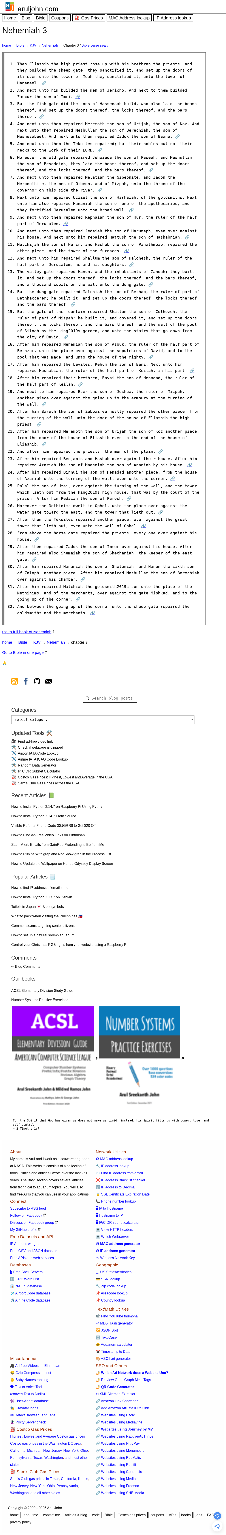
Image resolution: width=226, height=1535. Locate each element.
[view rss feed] (14, 682)
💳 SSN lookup (108, 1279)
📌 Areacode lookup (112, 1293)
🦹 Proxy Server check (28, 1422)
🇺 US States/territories (114, 1272)
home (6, 45)
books (186, 1515)
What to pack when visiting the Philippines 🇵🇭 (47, 916)
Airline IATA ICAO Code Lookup (43, 759)
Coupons (60, 17)
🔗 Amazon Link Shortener (117, 1401)
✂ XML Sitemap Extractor (115, 1394)
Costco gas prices (132, 1515)
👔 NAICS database (26, 1286)
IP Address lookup (173, 17)
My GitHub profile (23, 1229)
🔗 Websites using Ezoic (115, 1415)
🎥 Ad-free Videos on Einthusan (35, 1366)
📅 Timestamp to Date (113, 1351)
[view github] (37, 682)
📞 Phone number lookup (116, 1201)
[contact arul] (48, 682)
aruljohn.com (38, 9)
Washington (53, 1457)
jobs (199, 1515)
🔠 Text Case (106, 1337)
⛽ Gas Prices (88, 17)
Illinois (83, 1479)
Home (10, 17)
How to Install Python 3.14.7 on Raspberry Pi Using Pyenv (56, 806)
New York (71, 1450)
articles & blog (76, 1515)
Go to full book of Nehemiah (26, 632)
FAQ (210, 1515)
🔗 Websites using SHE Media (120, 1493)
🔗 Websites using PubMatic (118, 1457)
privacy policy (20, 1522)
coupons (157, 1515)
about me (31, 1515)
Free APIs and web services (32, 1258)
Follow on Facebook (26, 1215)
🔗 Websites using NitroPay (118, 1443)
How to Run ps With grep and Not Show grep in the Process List (61, 854)
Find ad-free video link (35, 741)
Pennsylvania (21, 1457)
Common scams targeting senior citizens (43, 926)
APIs (172, 1515)
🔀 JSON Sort (107, 1330)
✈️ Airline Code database (30, 1300)
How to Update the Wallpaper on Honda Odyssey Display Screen (62, 863)
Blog (26, 17)
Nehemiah (50, 45)
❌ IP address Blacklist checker (120, 1180)
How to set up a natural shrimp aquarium (42, 935)
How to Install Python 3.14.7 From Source (43, 816)
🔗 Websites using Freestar (117, 1486)
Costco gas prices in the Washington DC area (45, 1443)
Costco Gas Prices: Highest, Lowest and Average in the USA (65, 777)
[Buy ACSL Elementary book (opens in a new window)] (55, 1059)
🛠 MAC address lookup (114, 1159)
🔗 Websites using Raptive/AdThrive (124, 1436)
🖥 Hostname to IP (109, 1215)
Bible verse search (96, 45)
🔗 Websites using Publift (116, 1465)
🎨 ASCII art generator (113, 1358)
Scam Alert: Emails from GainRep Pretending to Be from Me (57, 844)
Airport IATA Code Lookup (38, 753)
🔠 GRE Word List (24, 1279)
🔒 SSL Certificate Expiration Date (123, 1194)
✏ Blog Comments (25, 966)
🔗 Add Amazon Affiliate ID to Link (122, 1408)
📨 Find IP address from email (119, 1173)
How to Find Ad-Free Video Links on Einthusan (48, 835)
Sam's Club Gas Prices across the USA (48, 783)
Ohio (84, 1450)
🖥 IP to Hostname (109, 1208)
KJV (33, 45)
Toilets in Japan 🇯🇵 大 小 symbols (37, 907)
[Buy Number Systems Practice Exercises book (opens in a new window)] (141, 1059)
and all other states (45, 1493)
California (17, 1450)
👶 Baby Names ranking (29, 1380)
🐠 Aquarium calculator (114, 1344)
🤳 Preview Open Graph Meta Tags (123, 1380)
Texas (38, 1457)
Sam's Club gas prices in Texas (34, 1479)
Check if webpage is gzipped (40, 747)
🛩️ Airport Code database (30, 1293)
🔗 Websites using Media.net (118, 1479)
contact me (51, 1515)
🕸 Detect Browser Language (32, 1415)
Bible (40, 17)
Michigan (34, 1450)
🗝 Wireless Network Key (115, 1258)
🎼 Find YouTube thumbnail (117, 1316)
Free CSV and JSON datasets (33, 1251)
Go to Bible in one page (23, 652)
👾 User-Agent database (29, 1401)
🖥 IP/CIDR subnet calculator (117, 1222)
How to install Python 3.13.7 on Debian (41, 897)
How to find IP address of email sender (41, 888)
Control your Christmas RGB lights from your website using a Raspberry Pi (69, 945)
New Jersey (52, 1450)
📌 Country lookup (110, 1300)
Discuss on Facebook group (32, 1222)
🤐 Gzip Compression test (30, 1373)
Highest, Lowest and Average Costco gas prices (47, 1436)
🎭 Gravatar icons (24, 1408)
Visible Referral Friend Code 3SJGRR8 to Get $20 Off (53, 825)
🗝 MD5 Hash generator (114, 1323)
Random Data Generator (37, 765)
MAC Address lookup (129, 17)
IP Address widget (24, 1244)
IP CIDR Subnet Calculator (39, 771)
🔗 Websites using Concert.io (119, 1472)
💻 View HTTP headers (114, 1229)
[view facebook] (26, 682)
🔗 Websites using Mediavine (119, 1422)
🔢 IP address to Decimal (116, 1187)
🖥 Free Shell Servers (26, 1272)
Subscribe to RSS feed (28, 1208)
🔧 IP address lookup (112, 1166)
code (96, 1515)
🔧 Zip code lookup (111, 1286)
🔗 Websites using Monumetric (120, 1450)
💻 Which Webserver (112, 1237)
